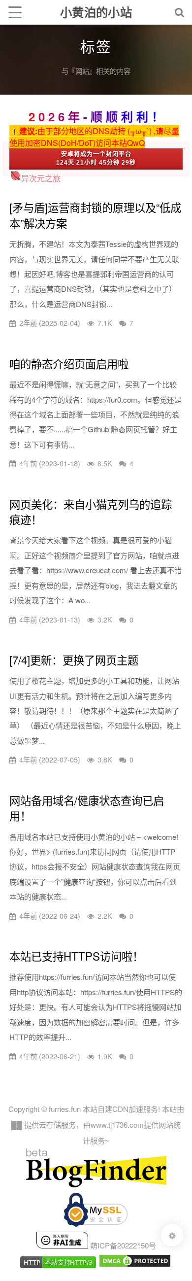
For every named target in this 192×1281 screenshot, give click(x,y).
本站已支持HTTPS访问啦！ (76, 956)
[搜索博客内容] (179, 12)
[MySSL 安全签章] (96, 1212)
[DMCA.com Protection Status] (135, 1265)
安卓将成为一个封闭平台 (96, 154)
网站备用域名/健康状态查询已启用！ (86, 807)
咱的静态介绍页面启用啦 (68, 363)
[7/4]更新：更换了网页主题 (73, 659)
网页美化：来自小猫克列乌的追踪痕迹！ (90, 511)
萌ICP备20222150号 (123, 1245)
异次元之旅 (41, 178)
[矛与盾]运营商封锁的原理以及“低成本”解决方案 (95, 214)
